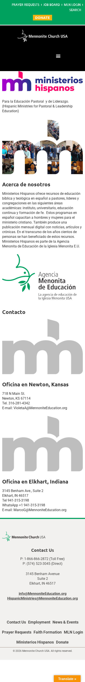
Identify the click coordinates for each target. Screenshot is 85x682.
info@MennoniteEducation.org (42, 594)
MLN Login (72, 4)
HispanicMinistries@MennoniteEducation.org (42, 598)
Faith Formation (48, 632)
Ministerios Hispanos (35, 642)
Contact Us (16, 622)
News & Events (65, 622)
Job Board (51, 4)
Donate (62, 642)
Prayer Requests (25, 4)
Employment (39, 622)
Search (75, 10)
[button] (58, 55)
